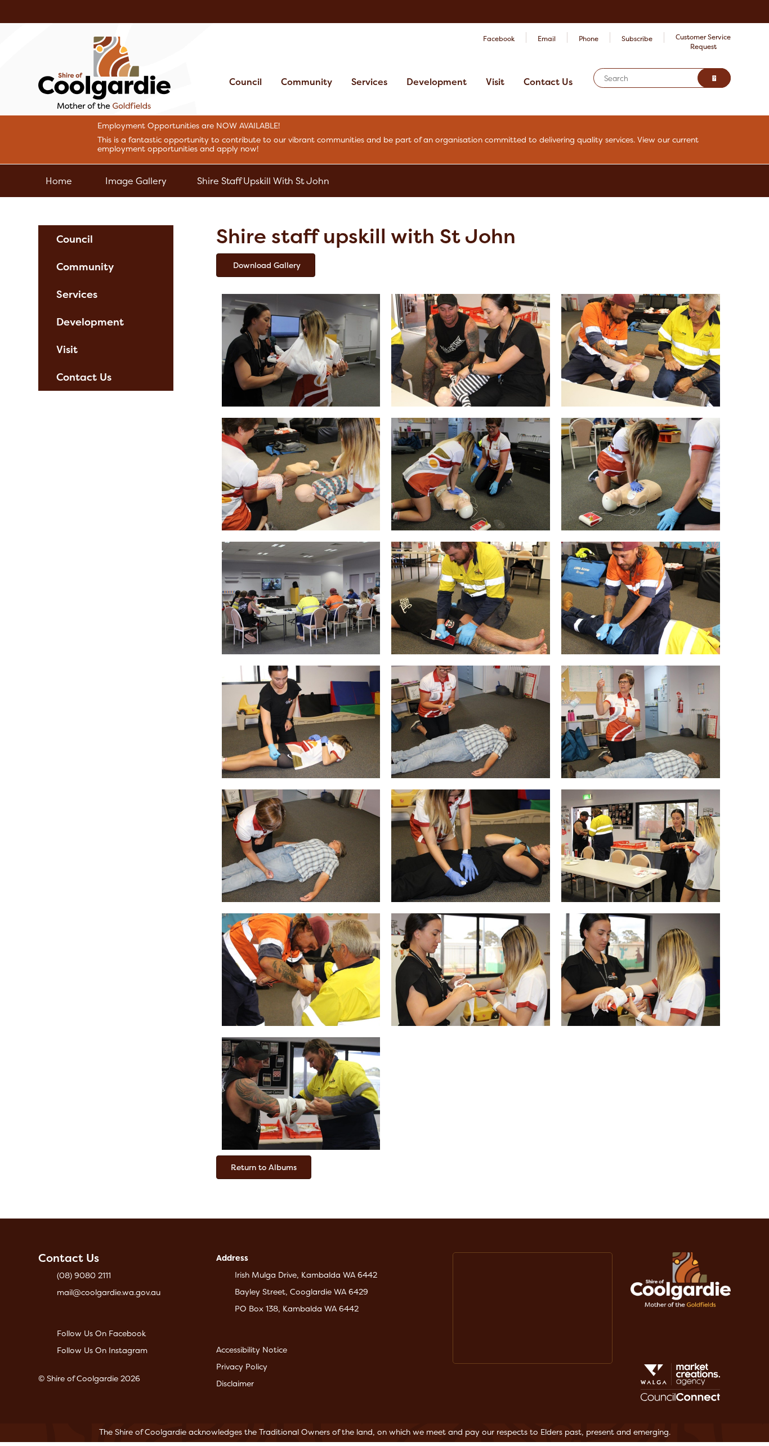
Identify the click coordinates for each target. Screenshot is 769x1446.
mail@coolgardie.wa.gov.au (108, 1292)
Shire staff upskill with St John (263, 181)
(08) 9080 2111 (84, 1275)
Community (306, 81)
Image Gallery (136, 181)
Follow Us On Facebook (101, 1333)
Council (245, 81)
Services (369, 81)
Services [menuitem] (76, 294)
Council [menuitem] (74, 239)
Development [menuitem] (90, 322)
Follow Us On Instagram (102, 1350)
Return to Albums (264, 1167)
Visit (495, 81)
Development (436, 81)
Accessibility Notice (251, 1349)
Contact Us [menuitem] (83, 377)
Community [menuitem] (85, 267)
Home (59, 181)
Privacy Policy (241, 1366)
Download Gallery (266, 265)
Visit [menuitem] (67, 349)
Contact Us (548, 81)
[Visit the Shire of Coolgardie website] (104, 71)
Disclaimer (235, 1383)
